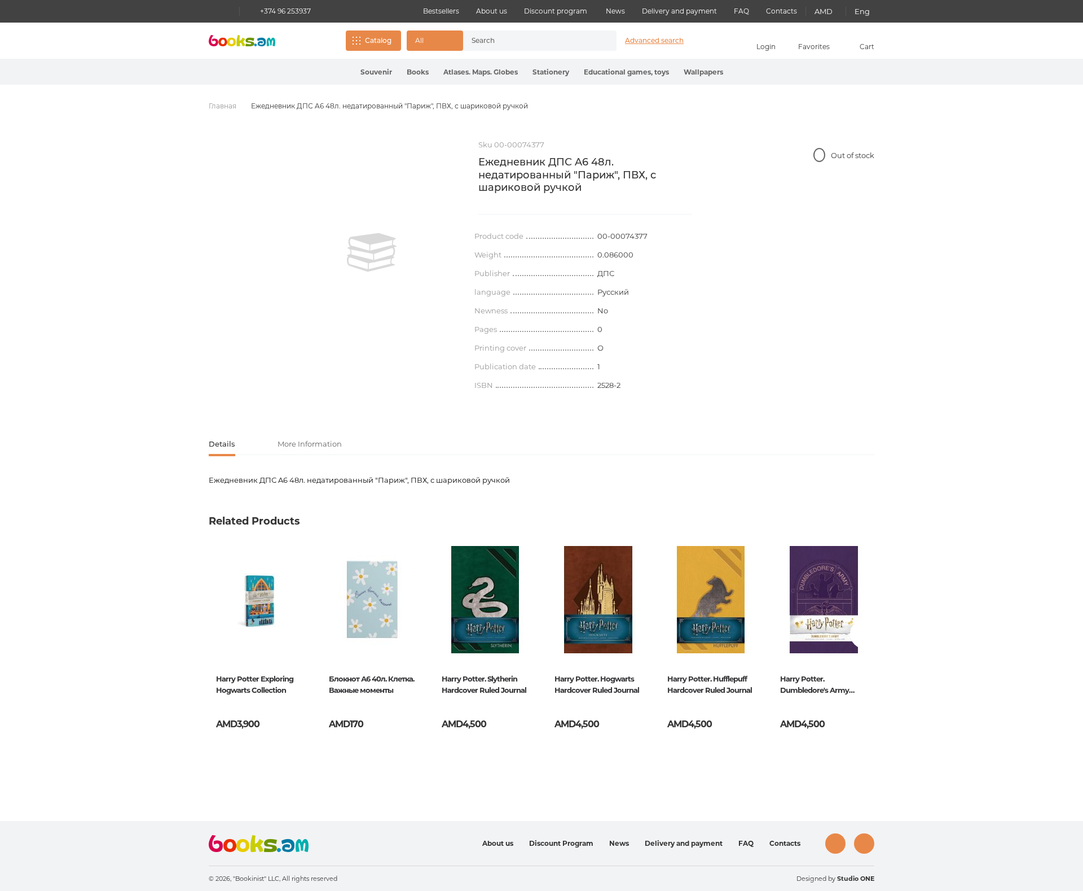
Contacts (781, 11)
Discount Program (561, 843)
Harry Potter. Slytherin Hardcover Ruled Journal (484, 684)
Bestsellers (441, 11)
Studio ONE (855, 879)
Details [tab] (222, 443)
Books (418, 72)
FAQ (741, 11)
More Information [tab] (310, 443)
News (615, 11)
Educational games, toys (626, 72)
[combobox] (528, 40)
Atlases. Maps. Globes (480, 72)
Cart (867, 46)
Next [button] (865, 634)
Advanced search (654, 40)
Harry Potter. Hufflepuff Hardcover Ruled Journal (709, 684)
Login (766, 46)
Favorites (814, 46)
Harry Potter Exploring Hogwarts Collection (254, 684)
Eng (862, 11)
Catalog (378, 40)
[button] (435, 40)
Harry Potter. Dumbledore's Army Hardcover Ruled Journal (822, 685)
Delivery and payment (679, 11)
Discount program (555, 11)
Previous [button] (218, 634)
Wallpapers (703, 72)
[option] (371, 252)
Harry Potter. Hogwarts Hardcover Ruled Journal (596, 684)
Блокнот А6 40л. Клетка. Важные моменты (371, 684)
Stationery (550, 72)
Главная (222, 106)
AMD (824, 11)
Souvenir (376, 72)
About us (491, 11)
